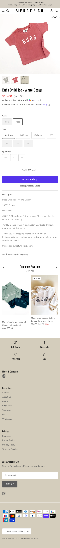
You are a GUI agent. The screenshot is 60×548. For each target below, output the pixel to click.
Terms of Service (10, 449)
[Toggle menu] (3, 11)
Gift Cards (7, 405)
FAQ (4, 414)
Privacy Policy (8, 444)
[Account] (51, 11)
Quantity (6, 151)
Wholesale (7, 419)
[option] (30, 44)
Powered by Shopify (31, 538)
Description (7, 194)
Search (5, 392)
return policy (22, 245)
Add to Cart (30, 169)
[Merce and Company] (30, 11)
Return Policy (8, 440)
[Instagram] (3, 376)
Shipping (6, 410)
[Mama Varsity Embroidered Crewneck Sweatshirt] (15, 295)
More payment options (30, 186)
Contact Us (7, 401)
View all (30, 271)
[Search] (9, 11)
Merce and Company (15, 538)
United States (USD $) (14, 531)
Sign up (10, 484)
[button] (30, 100)
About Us (6, 397)
